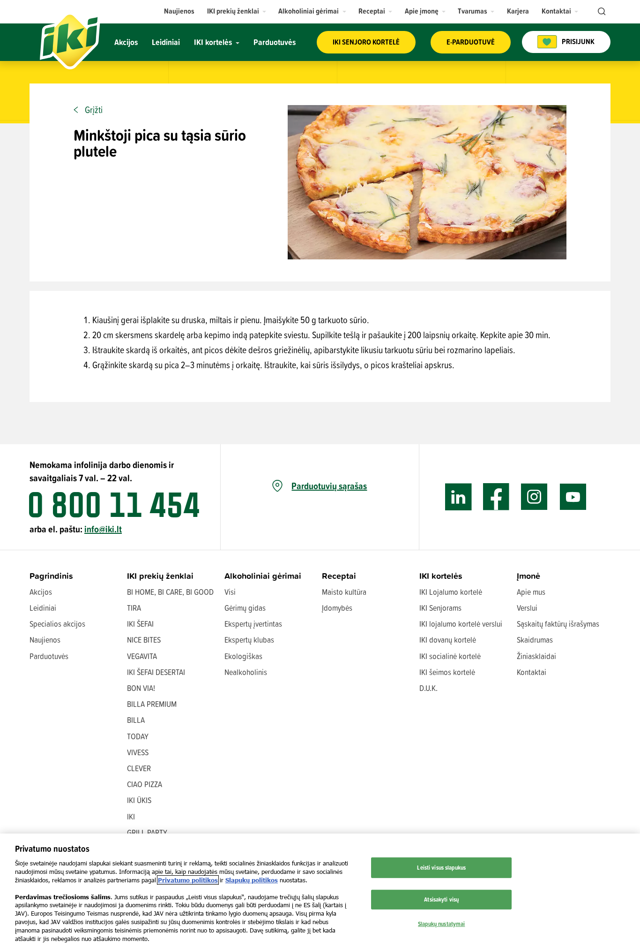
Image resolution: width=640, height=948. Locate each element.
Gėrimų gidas (245, 608)
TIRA (134, 608)
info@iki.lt (103, 529)
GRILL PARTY (147, 832)
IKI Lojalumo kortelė (450, 592)
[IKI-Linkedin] (458, 497)
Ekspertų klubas (249, 639)
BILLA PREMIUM (152, 704)
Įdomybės (337, 608)
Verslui (527, 608)
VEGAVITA (142, 656)
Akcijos (41, 592)
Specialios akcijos (57, 623)
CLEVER (139, 768)
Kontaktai (531, 672)
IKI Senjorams (440, 608)
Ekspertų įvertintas (253, 623)
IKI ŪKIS (139, 800)
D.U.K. (428, 688)
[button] (237, 11)
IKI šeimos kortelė (447, 672)
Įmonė (528, 576)
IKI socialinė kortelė (450, 656)
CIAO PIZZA (144, 784)
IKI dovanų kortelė (447, 639)
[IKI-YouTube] (572, 497)
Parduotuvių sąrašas (329, 486)
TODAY (138, 736)
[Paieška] (600, 12)
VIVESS (138, 752)
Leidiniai (43, 608)
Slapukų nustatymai (441, 923)
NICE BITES (144, 639)
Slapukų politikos (251, 880)
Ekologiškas (243, 656)
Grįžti (94, 109)
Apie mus (531, 592)
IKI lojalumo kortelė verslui (460, 623)
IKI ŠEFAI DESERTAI (156, 672)
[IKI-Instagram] (534, 497)
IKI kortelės (440, 576)
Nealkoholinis (245, 672)
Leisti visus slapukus (441, 867)
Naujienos (45, 639)
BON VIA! (141, 688)
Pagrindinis (51, 576)
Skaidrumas (535, 639)
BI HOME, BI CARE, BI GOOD (170, 592)
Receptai (339, 576)
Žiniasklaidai (536, 656)
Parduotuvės (49, 656)
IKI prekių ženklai (160, 576)
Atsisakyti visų (441, 899)
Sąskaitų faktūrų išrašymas (558, 623)
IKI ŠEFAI (140, 623)
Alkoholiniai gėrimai (262, 576)
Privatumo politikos (188, 880)
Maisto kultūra (344, 592)
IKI (131, 816)
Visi (230, 592)
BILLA (136, 720)
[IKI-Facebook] (496, 497)
